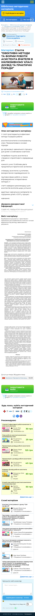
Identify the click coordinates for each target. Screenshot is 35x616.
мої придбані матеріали (18, 115)
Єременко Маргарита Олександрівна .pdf (19, 378)
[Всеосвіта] (2, 2)
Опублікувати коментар (17, 598)
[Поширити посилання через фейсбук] (17, 416)
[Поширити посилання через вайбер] (21, 416)
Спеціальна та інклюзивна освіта (14, 26)
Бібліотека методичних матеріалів (21, 25)
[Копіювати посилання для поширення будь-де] (14, 416)
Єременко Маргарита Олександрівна (15, 37)
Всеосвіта (4, 25)
